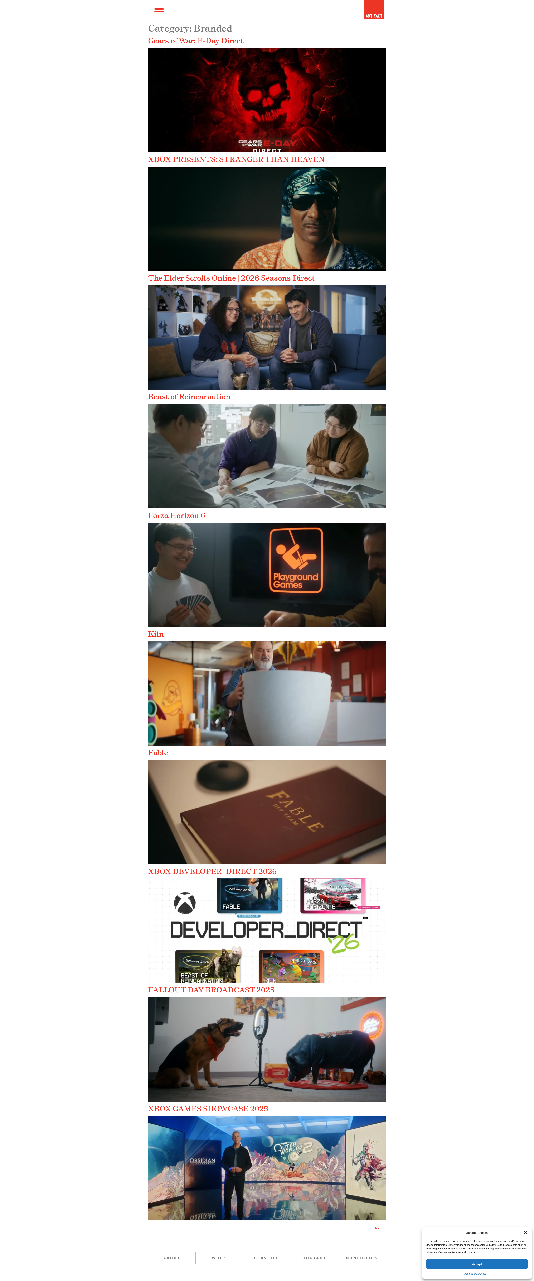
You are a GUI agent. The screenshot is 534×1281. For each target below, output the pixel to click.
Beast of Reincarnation (189, 396)
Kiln (156, 633)
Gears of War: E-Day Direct (196, 40)
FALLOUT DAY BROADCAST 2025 (211, 989)
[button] (526, 1232)
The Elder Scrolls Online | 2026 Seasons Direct (231, 277)
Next (380, 1228)
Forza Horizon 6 (176, 515)
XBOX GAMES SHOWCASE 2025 (208, 1108)
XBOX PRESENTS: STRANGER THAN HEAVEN (236, 159)
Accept (477, 1264)
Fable (158, 752)
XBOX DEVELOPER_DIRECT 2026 (212, 871)
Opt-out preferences (475, 1273)
